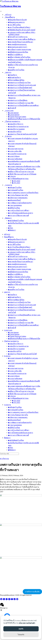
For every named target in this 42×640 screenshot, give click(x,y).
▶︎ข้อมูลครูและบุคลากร (16, 22)
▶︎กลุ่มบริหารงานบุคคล (16, 129)
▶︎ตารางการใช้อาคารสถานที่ (18, 215)
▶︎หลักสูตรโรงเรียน (15, 187)
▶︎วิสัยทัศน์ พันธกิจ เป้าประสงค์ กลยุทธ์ (21, 30)
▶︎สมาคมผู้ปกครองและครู (17, 44)
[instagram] (9, 600)
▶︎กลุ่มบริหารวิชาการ (15, 124)
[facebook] (1, 600)
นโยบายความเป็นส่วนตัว (27, 623)
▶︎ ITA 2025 (16, 183)
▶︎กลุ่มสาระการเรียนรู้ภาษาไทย (19, 82)
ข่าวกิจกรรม (4, 458)
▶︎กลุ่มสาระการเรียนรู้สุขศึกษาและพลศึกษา (23, 105)
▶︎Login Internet (13, 113)
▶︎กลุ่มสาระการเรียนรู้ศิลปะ (18, 100)
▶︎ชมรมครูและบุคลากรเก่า (17, 47)
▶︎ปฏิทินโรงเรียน (14, 208)
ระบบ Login (9, 110)
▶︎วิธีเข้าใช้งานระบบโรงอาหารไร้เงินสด (22, 174)
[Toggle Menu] (1, 11)
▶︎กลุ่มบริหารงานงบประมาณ (18, 126)
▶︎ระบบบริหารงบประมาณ (17, 154)
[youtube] (12, 600)
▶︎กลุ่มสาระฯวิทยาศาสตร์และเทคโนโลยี (22, 134)
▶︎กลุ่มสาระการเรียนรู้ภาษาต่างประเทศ (22, 85)
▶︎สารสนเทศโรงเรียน (15, 190)
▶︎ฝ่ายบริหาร (12, 75)
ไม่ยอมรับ (21, 634)
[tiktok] (14, 600)
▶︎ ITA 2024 (16, 181)
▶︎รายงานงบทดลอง (15, 205)
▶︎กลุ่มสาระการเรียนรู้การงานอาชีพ (20, 103)
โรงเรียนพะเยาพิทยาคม (10, 6)
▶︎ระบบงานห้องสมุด (15, 159)
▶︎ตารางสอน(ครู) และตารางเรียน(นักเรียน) (23, 192)
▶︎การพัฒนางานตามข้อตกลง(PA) (20, 203)
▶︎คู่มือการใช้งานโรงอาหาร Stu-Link (21, 171)
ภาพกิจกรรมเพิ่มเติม (32, 591)
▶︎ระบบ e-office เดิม (15, 151)
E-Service (8, 136)
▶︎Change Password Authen (17, 116)
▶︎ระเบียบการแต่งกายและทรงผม (19, 49)
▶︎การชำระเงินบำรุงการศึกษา (18, 210)
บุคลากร (8, 72)
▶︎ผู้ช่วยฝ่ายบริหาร (14, 77)
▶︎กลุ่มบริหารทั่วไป (14, 131)
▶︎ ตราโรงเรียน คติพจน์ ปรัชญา (19, 27)
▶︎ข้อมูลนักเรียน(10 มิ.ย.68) (17, 20)
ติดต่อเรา (8, 218)
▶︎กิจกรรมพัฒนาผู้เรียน (16, 80)
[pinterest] (17, 600)
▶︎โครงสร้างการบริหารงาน (17, 37)
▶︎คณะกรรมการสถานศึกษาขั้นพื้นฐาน (21, 39)
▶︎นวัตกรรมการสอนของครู (17, 198)
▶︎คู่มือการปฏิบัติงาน (15, 54)
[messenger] (6, 600)
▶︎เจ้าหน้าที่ (12, 108)
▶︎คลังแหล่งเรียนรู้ (14, 200)
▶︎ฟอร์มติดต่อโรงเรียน (16, 220)
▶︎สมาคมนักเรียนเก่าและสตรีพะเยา (20, 42)
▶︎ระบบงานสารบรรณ (15, 149)
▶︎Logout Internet (13, 115)
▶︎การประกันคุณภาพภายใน (18, 195)
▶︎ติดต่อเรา (12, 230)
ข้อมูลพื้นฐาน (10, 17)
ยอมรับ (21, 629)
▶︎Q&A (10, 228)
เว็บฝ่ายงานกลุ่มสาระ (12, 121)
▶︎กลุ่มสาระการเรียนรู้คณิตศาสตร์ (20, 87)
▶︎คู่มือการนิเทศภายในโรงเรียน (19, 57)
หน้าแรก (8, 14)
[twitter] (4, 600)
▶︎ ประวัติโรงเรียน (14, 25)
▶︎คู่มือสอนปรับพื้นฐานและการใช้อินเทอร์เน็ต (24, 119)
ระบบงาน (8, 185)
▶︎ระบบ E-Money (14, 156)
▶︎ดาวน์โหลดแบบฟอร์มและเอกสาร (20, 213)
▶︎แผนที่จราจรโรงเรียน (16, 70)
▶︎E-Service (12, 176)
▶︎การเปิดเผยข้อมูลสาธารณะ (18, 178)
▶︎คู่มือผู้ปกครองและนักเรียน (18, 52)
